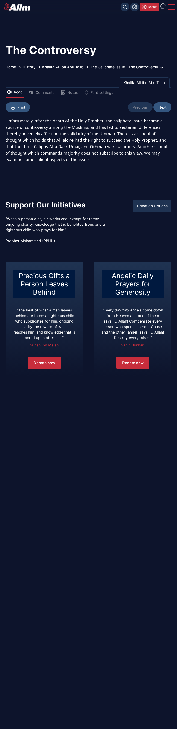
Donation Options (152, 206)
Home (11, 67)
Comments (44, 92)
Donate (152, 7)
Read (18, 92)
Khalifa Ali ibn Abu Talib (144, 82)
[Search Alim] (125, 7)
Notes (72, 92)
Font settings (102, 92)
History (29, 67)
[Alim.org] (18, 7)
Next (162, 107)
